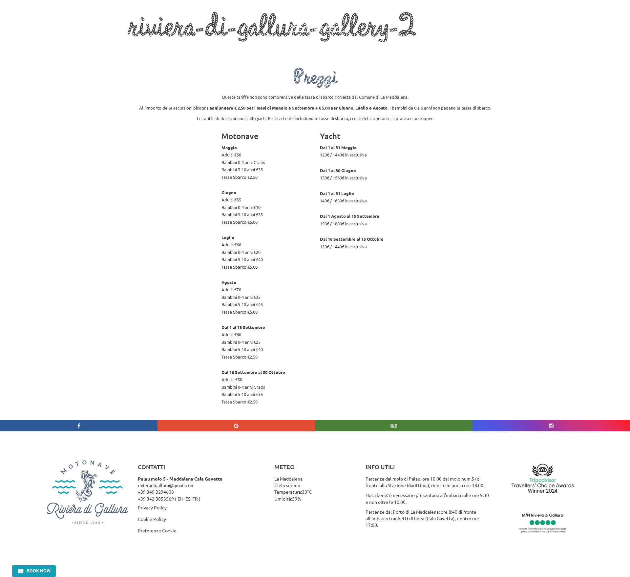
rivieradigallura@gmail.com (166, 485)
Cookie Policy (152, 519)
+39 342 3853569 (156, 499)
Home (92, 35)
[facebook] (79, 425)
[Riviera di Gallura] (317, 35)
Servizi (221, 35)
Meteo (436, 35)
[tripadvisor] (393, 425)
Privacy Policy (152, 507)
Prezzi (364, 35)
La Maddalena (260, 35)
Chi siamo (124, 35)
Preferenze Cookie (157, 530)
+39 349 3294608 (156, 492)
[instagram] (551, 425)
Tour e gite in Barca (172, 35)
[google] (236, 425)
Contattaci (470, 35)
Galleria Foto (400, 35)
